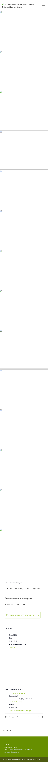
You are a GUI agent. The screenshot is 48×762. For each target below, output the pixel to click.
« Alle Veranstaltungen (13, 583)
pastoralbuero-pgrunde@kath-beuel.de (20, 749)
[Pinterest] (29, 731)
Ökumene (12, 647)
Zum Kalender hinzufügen (23, 615)
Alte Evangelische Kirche (17, 693)
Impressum (7, 752)
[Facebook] (21, 731)
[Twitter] (25, 731)
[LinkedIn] (34, 731)
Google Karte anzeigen (16, 702)
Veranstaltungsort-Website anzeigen (20, 710)
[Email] (43, 731)
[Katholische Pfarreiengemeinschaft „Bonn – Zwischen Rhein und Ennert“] (21, 5)
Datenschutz (15, 752)
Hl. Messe (39, 717)
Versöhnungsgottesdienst (13, 717)
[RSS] (38, 731)
